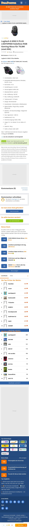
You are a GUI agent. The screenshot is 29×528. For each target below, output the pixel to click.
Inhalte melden (20, 515)
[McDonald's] (13, 445)
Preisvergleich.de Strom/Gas (16, 460)
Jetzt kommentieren (19, 52)
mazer (10, 288)
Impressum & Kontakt (9, 515)
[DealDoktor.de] (8, 3)
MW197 (10, 349)
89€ (13, 63)
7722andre (11, 302)
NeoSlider (11, 284)
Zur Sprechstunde (14, 221)
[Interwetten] (5, 445)
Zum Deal (20, 525)
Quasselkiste (11, 374)
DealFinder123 (12, 316)
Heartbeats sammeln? (14, 330)
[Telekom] (13, 449)
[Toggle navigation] (26, 2)
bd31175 (10, 378)
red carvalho (11, 353)
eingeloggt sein (15, 199)
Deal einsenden (14, 211)
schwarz (5, 61)
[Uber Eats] (22, 449)
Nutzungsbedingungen (8, 517)
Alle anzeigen (14, 271)
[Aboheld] (5, 441)
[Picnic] (5, 449)
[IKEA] (22, 441)
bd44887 (10, 326)
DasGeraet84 (11, 298)
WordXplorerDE (12, 312)
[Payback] (22, 445)
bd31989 (10, 339)
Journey (10, 364)
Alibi (9, 344)
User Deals (7, 21)
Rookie (10, 369)
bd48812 (10, 307)
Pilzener (10, 52)
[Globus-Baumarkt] (13, 441)
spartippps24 (11, 293)
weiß (11, 61)
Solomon (10, 358)
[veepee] (5, 453)
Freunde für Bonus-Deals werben (17, 474)
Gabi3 (9, 321)
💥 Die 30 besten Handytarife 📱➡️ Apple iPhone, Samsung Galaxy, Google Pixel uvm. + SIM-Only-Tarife (13, 487)
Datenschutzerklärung (21, 517)
